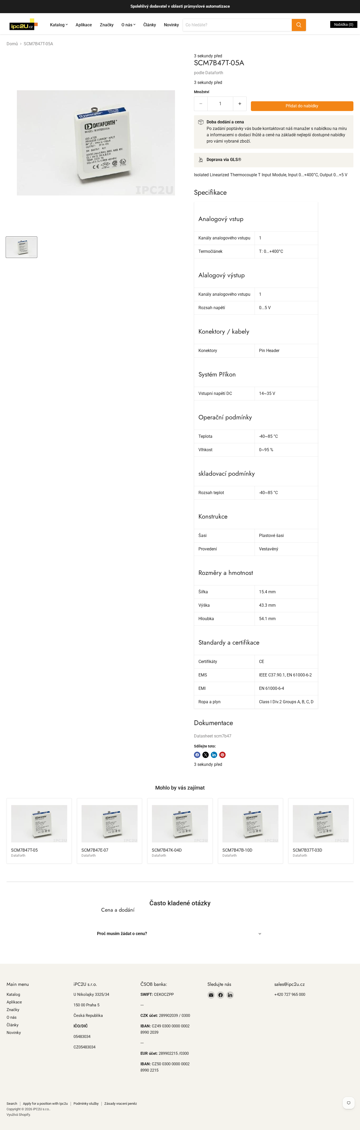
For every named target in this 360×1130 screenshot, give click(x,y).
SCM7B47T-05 (24, 850)
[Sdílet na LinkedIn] (214, 755)
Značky (107, 24)
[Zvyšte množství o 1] (240, 104)
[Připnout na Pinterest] (222, 755)
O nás (126, 24)
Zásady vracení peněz (120, 1104)
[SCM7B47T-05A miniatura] (21, 247)
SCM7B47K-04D (167, 850)
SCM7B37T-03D (307, 850)
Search (12, 1104)
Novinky (171, 24)
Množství (201, 92)
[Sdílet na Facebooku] (197, 755)
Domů (12, 44)
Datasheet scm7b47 (212, 736)
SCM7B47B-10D (237, 850)
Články (149, 24)
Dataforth (214, 72)
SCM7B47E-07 (94, 850)
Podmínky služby (86, 1104)
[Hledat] (299, 25)
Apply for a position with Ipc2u (45, 1104)
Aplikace (84, 24)
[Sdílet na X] (205, 755)
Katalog (57, 24)
